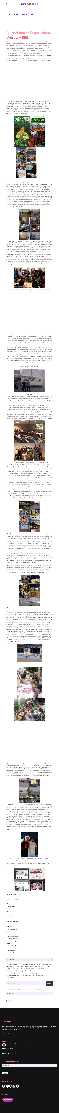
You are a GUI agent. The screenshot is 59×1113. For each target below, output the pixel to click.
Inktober (10, 948)
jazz (29, 972)
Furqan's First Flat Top (45, 968)
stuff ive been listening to (11, 975)
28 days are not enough (11, 964)
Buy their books (45, 813)
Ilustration (9, 916)
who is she (47, 975)
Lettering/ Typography (12, 921)
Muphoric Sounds (44, 972)
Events (8, 911)
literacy (38, 972)
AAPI (17, 964)
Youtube (46, 858)
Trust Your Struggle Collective (22, 975)
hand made (20, 970)
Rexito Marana (14, 567)
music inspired (9, 973)
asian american (37, 964)
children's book (37, 966)
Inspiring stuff (19, 972)
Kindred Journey (12, 950)
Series (8, 943)
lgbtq (35, 972)
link (13, 818)
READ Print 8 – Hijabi (9, 1053)
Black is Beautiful (12, 946)
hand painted (26, 970)
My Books (9, 926)
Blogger (17, 860)
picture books (19, 973)
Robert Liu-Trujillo (33, 973)
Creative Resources (13, 936)
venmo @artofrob (8, 1099)
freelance (38, 968)
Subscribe (9, 1001)
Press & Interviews (11, 929)
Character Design (11, 906)
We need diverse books (39, 975)
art (19, 964)
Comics (9, 919)
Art (7, 903)
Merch (8, 924)
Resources (9, 932)
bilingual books (48, 964)
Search (49, 983)
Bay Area (43, 964)
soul (49, 973)
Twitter (41, 858)
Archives (8, 957)
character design (29, 966)
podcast (24, 973)
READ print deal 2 (8, 1049)
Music (49, 972)
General (8, 914)
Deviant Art (9, 860)
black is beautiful (20, 966)
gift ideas (8, 970)
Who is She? (11, 952)
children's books (45, 966)
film (34, 968)
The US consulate (29, 183)
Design (8, 909)
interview (26, 972)
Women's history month (11, 977)
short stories (40, 973)
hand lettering (14, 970)
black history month (11, 966)
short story (45, 973)
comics (25, 968)
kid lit (32, 972)
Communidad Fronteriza (12, 641)
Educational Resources (13, 938)
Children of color (19, 968)
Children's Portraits (10, 968)
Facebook (36, 858)
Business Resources (13, 934)
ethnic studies (30, 968)
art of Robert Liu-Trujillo (27, 964)
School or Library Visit (12, 941)
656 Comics (48, 43)
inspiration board (10, 972)
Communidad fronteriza (41, 462)
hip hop (31, 970)
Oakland (14, 973)
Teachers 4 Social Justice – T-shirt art (19, 1044)
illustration (37, 970)
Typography (32, 975)
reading (28, 973)
